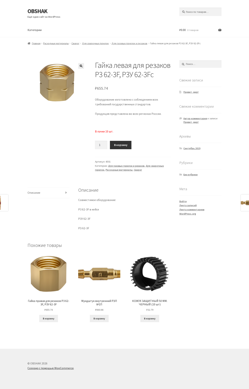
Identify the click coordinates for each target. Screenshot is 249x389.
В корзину (120, 145)
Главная (36, 43)
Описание (34, 192)
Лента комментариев (191, 209)
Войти (183, 201)
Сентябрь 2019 (191, 148)
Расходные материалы (56, 43)
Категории (35, 30)
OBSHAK (37, 11)
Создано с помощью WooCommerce (51, 368)
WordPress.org (187, 213)
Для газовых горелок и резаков (129, 43)
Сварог (75, 43)
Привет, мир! (191, 92)
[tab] (49, 192)
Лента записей (188, 205)
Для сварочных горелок (95, 43)
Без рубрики (190, 174)
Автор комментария (195, 118)
